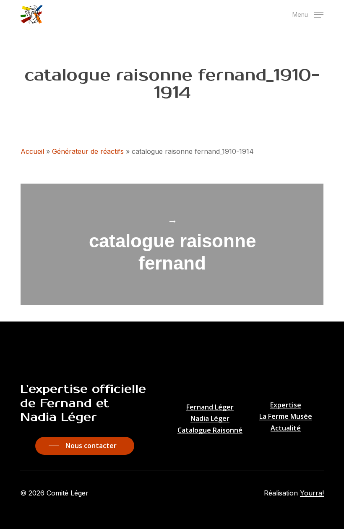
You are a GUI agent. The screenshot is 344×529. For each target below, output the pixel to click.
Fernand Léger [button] (210, 407)
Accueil (32, 151)
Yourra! (312, 493)
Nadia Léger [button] (209, 419)
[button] (307, 13)
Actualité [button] (286, 428)
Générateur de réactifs (88, 151)
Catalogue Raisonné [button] (209, 430)
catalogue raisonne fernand (172, 244)
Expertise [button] (285, 405)
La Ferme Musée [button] (285, 416)
